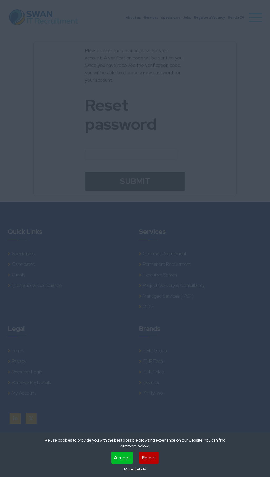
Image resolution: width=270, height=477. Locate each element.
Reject (149, 458)
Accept (122, 458)
